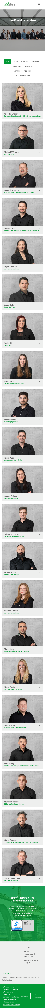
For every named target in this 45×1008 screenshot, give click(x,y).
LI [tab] (24, 947)
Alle (7, 61)
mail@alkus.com (30, 963)
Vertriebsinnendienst (22, 76)
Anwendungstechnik (22, 71)
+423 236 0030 (34, 960)
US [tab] (29, 947)
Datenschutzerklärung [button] (11, 1005)
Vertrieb (35, 61)
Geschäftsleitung (21, 61)
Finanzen (28, 66)
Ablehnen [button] (24, 996)
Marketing (17, 66)
